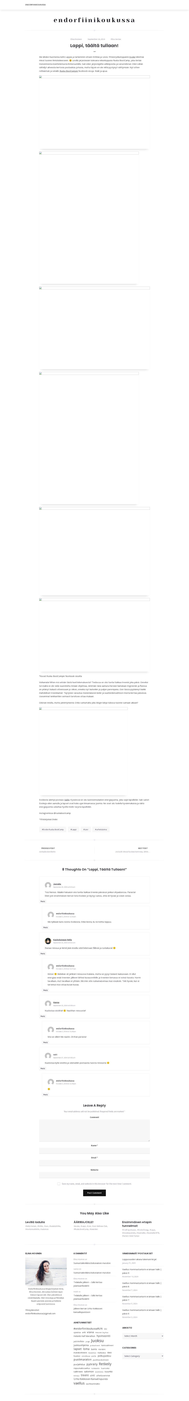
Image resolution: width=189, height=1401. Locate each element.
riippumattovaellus (82, 1368)
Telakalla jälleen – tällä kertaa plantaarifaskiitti (88, 1284)
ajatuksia (77, 1332)
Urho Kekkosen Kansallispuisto (91, 1378)
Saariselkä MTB (153, 1233)
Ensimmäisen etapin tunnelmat (137, 1224)
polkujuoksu (104, 1355)
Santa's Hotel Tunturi (131, 1236)
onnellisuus (86, 1356)
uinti (92, 1375)
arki (84, 1332)
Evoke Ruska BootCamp (53, 829)
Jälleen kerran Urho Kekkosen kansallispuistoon (88, 1310)
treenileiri (94, 1229)
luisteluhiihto (55, 1226)
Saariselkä (141, 1233)
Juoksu (97, 1340)
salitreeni (78, 1371)
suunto (108, 1371)
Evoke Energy (143, 1230)
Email (94, 1157)
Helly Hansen (31, 1226)
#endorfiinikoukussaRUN (88, 1328)
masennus (92, 1353)
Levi (86, 829)
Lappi (74, 829)
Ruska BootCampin (69, 71)
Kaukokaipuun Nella (62, 939)
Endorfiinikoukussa (35, 4)
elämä (90, 1332)
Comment (94, 1117)
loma (86, 1349)
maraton (101, 1349)
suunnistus (99, 1372)
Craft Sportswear (129, 1230)
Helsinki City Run (101, 1332)
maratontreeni (80, 1352)
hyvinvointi (103, 1336)
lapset (78, 1349)
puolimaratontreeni (101, 1360)
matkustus (102, 1353)
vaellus (79, 1383)
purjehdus (79, 1364)
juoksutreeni (95, 1345)
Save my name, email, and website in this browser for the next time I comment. (97, 1183)
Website (94, 1170)
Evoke (132, 57)
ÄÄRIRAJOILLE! (84, 1222)
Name (94, 1145)
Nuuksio (77, 1356)
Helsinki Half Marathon (84, 1336)
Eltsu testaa (116, 39)
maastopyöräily (129, 1233)
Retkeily (105, 1364)
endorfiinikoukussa (95, 20)
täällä (66, 799)
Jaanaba (57, 884)
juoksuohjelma (81, 1345)
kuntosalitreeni (107, 1345)
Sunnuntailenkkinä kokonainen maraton (92, 1263)
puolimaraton (82, 1359)
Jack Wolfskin (79, 1341)
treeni (85, 1375)
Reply (43, 901)
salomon (45, 1229)
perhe (93, 1356)
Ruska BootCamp (82, 1229)
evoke (77, 1226)
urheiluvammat (103, 1375)
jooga (88, 1341)
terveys (76, 1376)
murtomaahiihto (32, 1229)
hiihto (40, 1226)
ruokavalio (95, 1368)
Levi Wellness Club (100, 1226)
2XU (105, 1329)
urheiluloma (101, 829)
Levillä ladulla (35, 1222)
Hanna (56, 1002)
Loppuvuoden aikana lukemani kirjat (139, 1259)
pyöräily (92, 1364)
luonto (94, 1349)
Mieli (109, 1352)
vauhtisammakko (93, 1384)
